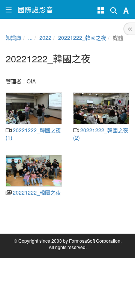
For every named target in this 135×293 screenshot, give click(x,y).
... (30, 37)
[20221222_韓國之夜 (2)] (101, 108)
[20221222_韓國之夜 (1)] (34, 108)
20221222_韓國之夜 (82, 37)
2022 (45, 37)
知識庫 (13, 37)
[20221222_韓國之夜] (34, 171)
